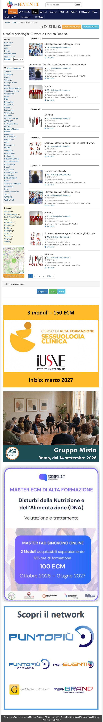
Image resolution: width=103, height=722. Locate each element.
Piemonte (8, 225)
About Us (65, 717)
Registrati (42, 291)
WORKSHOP (9, 200)
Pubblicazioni (84, 12)
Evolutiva (8, 107)
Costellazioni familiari (12, 88)
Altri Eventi (64, 12)
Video (94, 12)
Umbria (7, 239)
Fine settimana (10, 53)
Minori (6, 142)
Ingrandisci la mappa (14, 275)
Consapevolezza (10, 82)
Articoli (73, 12)
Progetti (7, 167)
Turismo (7, 194)
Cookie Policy (54, 719)
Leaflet (21, 273)
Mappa (13, 12)
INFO (61, 291)
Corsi (35, 12)
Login (52, 291)
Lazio (6, 219)
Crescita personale (11, 91)
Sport (6, 189)
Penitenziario (9, 156)
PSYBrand (39, 17)
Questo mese (9, 56)
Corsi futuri (8, 42)
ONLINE (7, 147)
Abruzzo (7, 211)
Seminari (43, 12)
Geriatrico (8, 115)
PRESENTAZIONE (11, 158)
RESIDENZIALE (10, 178)
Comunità (8, 80)
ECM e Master (24, 12)
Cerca (77, 4)
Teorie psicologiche (11, 191)
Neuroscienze (9, 145)
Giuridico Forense (11, 118)
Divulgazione (9, 93)
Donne (6, 96)
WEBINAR (8, 197)
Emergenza (8, 104)
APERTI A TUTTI (11, 17)
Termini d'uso (86, 717)
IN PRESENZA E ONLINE (11, 125)
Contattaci (74, 717)
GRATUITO (8, 121)
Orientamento (9, 153)
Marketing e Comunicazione (10, 135)
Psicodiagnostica (11, 172)
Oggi (6, 48)
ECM (6, 99)
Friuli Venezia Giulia (12, 217)
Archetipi (7, 71)
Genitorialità (9, 113)
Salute (6, 180)
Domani (7, 51)
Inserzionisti (26, 17)
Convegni (53, 12)
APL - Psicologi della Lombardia (58, 47)
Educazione (8, 102)
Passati (7, 59)
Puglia (6, 228)
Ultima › (50, 276)
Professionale (9, 164)
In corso (7, 45)
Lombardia (8, 222)
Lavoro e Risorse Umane (11, 130)
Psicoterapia (9, 175)
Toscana (7, 236)
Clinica (7, 77)
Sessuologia (9, 186)
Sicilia (6, 233)
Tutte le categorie (13, 68)
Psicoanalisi (9, 169)
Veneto (7, 241)
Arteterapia (8, 74)
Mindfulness (9, 139)
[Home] (5, 11)
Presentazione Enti (11, 161)
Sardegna (8, 230)
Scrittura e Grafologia (12, 183)
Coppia (7, 85)
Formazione (8, 110)
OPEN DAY (8, 150)
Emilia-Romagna (10, 214)
